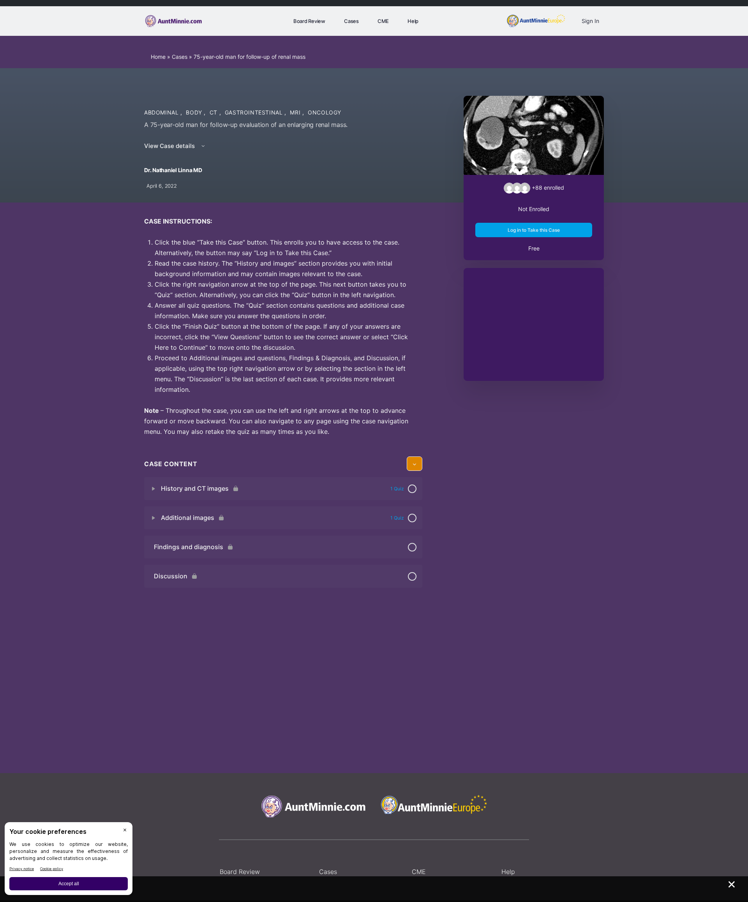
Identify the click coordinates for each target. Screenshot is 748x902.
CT (214, 112)
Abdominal (162, 112)
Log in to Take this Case (534, 230)
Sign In (590, 21)
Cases (179, 56)
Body (195, 112)
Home (158, 56)
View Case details (170, 146)
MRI (296, 112)
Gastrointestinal (254, 112)
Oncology (324, 112)
